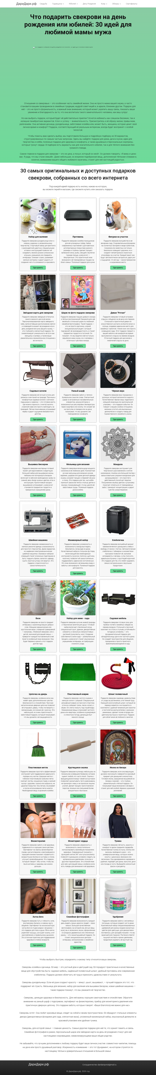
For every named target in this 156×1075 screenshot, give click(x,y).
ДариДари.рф (39, 1064)
